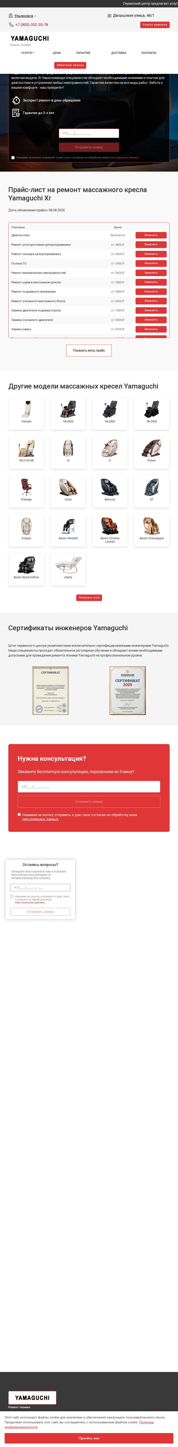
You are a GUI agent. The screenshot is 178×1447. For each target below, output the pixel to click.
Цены (57, 53)
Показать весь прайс (89, 350)
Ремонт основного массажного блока (38, 301)
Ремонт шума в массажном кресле (36, 282)
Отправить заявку (89, 147)
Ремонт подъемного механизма (33, 291)
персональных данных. (124, 157)
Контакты (149, 53)
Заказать (151, 235)
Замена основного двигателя (32, 320)
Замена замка (21, 329)
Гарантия (83, 53)
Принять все (89, 1438)
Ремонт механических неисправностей (38, 272)
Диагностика (20, 235)
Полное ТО (19, 263)
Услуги (26, 53)
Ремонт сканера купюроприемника (36, 254)
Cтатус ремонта (155, 24)
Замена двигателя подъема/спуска (36, 310)
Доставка (118, 53)
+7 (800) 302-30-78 (31, 25)
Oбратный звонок (70, 65)
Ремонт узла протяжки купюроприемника (41, 244)
